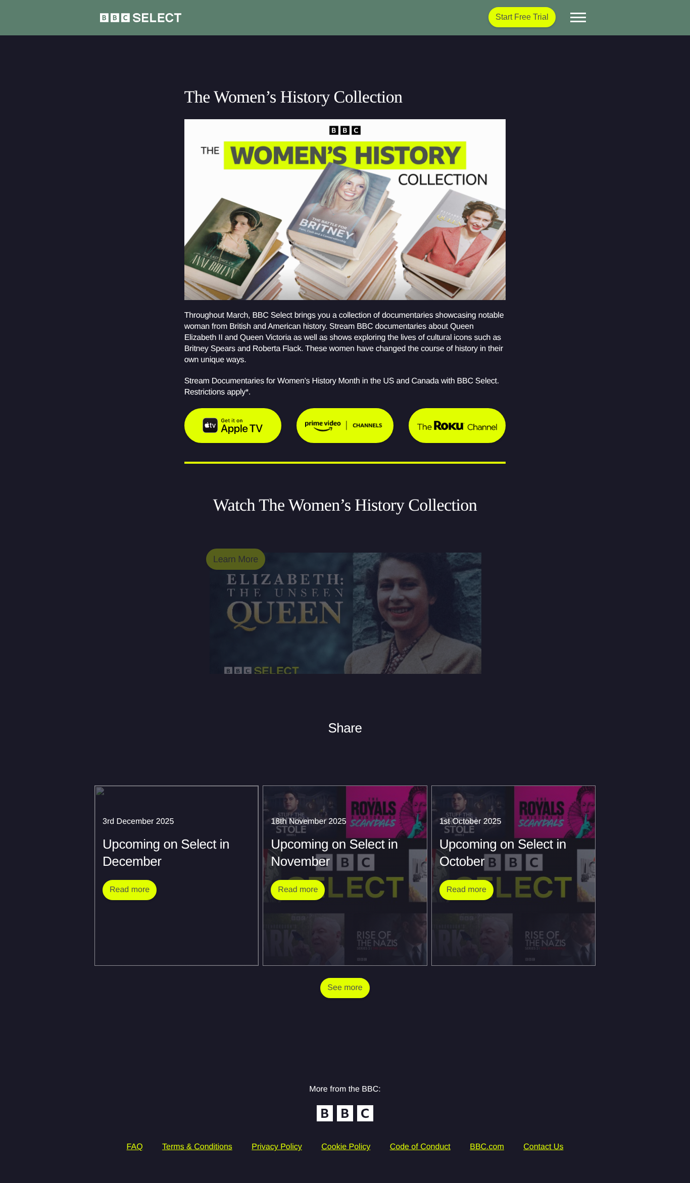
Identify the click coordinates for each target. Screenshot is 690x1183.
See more (344, 987)
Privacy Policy (277, 1147)
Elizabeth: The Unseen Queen (269, 680)
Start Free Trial (522, 17)
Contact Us (543, 1147)
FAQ (135, 1147)
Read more (133, 889)
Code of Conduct (420, 1147)
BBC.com (487, 1147)
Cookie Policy (345, 1147)
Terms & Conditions (197, 1147)
